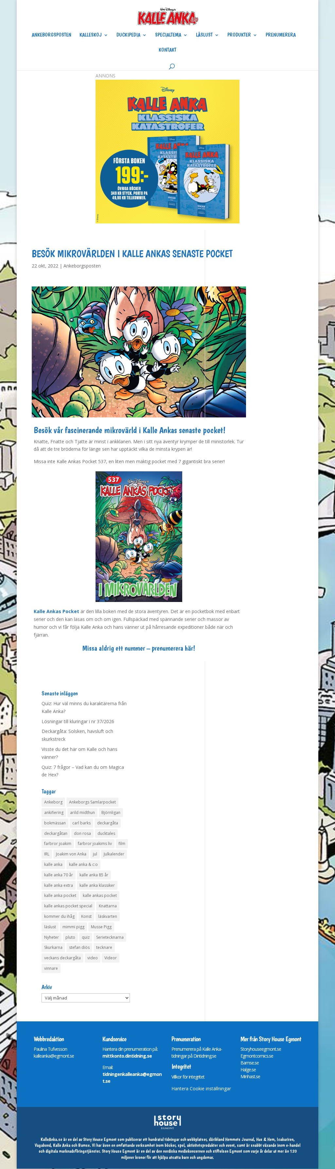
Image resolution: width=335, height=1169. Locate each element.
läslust (50, 927)
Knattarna (108, 906)
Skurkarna (53, 947)
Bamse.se (249, 1063)
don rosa (82, 833)
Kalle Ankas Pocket (56, 611)
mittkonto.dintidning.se (127, 1056)
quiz (86, 937)
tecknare (104, 947)
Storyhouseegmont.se (260, 1049)
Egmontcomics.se (256, 1056)
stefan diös (79, 947)
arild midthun (82, 812)
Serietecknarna (110, 937)
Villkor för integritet (187, 1077)
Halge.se (248, 1069)
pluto (70, 937)
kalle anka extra (58, 885)
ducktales (106, 833)
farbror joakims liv (95, 843)
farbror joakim (57, 843)
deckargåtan (55, 833)
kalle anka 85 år (93, 875)
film (121, 843)
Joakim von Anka (71, 854)
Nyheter (51, 937)
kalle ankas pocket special (68, 906)
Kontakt (167, 50)
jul (95, 854)
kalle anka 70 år (58, 875)
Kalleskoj (90, 35)
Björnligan (110, 812)
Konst (86, 916)
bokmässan (55, 823)
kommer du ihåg (59, 916)
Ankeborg (53, 802)
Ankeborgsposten (51, 35)
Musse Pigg (101, 927)
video (92, 958)
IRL (46, 854)
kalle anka (53, 864)
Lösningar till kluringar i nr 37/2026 (78, 721)
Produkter (239, 35)
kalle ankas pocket (100, 895)
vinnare (51, 968)
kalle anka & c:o (83, 864)
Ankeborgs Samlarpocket (92, 802)
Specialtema (168, 35)
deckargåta (107, 823)
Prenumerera (281, 35)
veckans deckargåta (62, 958)
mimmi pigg (73, 927)
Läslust (204, 35)
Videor (110, 958)
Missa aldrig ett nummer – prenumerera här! (138, 648)
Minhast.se (250, 1076)
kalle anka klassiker (97, 885)
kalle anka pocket (60, 895)
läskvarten (107, 916)
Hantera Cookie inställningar (201, 1088)
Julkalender (114, 854)
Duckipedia (128, 35)
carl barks (81, 823)
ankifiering (53, 812)
